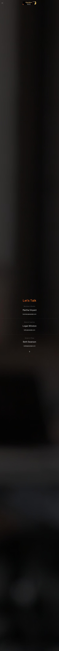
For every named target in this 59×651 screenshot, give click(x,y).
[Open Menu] (2, 3)
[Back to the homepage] (29, 3)
